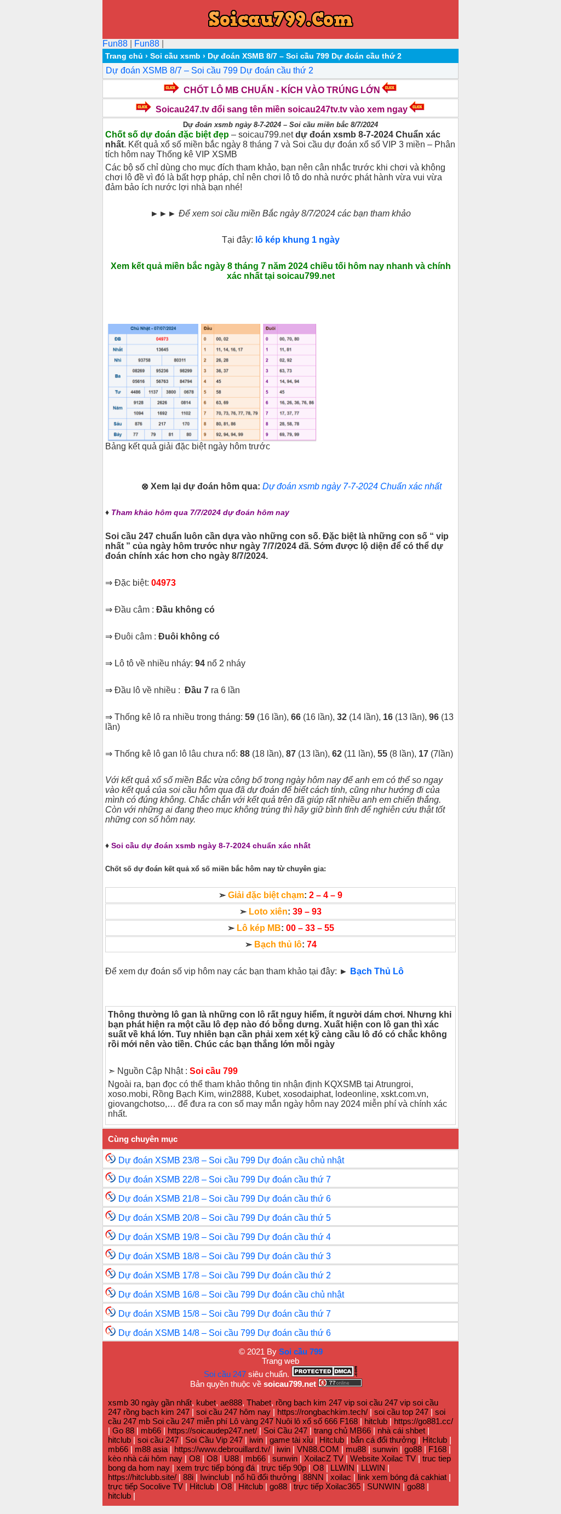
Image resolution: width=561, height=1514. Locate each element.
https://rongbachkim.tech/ (322, 1411)
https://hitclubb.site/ (142, 1477)
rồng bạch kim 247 (156, 1411)
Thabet (259, 1402)
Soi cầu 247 (225, 1374)
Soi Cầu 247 (285, 1430)
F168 (349, 1421)
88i (188, 1477)
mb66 (151, 1430)
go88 (413, 1449)
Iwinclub (214, 1477)
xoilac (340, 1477)
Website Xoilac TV (383, 1458)
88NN (313, 1477)
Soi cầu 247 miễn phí (189, 1421)
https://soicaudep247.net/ (212, 1430)
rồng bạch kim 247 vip (315, 1402)
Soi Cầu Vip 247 (214, 1439)
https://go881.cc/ (423, 1421)
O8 (194, 1458)
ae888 (231, 1402)
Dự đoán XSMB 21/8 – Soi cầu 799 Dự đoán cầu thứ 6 (224, 1198)
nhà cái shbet (401, 1430)
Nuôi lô (288, 1421)
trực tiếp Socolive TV (145, 1486)
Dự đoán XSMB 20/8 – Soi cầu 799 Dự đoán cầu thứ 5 (224, 1217)
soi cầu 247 (158, 1439)
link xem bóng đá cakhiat (402, 1477)
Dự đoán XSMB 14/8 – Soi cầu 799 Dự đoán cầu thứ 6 (224, 1333)
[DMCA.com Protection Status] (324, 1374)
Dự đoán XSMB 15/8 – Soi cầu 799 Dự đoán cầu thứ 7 (224, 1313)
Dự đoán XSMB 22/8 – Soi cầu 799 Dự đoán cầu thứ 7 (224, 1179)
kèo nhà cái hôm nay (145, 1458)
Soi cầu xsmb (175, 56)
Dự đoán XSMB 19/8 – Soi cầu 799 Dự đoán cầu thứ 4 (224, 1237)
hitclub (375, 1421)
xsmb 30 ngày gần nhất (150, 1402)
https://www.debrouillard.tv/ (222, 1449)
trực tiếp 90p (283, 1467)
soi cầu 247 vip (383, 1402)
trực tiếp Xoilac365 (327, 1486)
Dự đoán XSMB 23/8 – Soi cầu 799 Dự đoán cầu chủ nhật (231, 1160)
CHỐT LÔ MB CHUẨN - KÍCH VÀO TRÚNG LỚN (282, 90)
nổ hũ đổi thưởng (266, 1477)
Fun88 (115, 43)
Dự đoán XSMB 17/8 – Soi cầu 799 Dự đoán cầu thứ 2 (224, 1275)
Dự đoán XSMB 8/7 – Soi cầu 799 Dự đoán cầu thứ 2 (209, 70)
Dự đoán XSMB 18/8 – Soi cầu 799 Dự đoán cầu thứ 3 (224, 1256)
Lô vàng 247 (251, 1421)
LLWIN (342, 1467)
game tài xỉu (291, 1439)
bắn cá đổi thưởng (383, 1439)
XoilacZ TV (324, 1458)
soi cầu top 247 (401, 1411)
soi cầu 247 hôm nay (234, 1411)
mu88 (356, 1449)
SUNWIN (383, 1486)
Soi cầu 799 (301, 1351)
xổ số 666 (319, 1421)
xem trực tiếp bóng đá (215, 1467)
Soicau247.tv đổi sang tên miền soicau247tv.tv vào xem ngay (282, 109)
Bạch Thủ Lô (377, 971)
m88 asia (151, 1449)
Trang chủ (124, 56)
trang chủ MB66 (342, 1430)
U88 (231, 1458)
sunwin (385, 1449)
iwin (256, 1439)
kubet (206, 1402)
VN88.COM (318, 1449)
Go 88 (123, 1430)
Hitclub (331, 1439)
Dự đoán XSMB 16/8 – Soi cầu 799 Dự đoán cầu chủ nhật (231, 1294)
